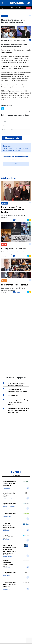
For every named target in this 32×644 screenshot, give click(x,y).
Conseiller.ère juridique (9, 513)
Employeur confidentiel (7, 556)
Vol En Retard (6, 539)
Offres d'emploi (16, 8)
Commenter (17, 219)
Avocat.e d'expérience (9, 572)
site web (5, 85)
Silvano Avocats (6, 488)
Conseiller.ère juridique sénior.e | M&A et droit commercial (9, 584)
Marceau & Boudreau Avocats (9, 506)
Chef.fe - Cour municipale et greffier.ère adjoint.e (9, 525)
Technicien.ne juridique (9, 503)
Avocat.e (5, 535)
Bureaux (4, 244)
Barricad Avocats (6, 575)
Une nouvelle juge (13, 395)
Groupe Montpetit (6, 567)
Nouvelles (4, 16)
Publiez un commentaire (11, 138)
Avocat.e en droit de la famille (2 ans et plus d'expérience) (9, 483)
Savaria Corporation (7, 516)
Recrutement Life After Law (8, 498)
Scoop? (28, 8)
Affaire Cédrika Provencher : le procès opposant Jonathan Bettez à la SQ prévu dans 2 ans (18, 410)
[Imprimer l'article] (30, 220)
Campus (4, 281)
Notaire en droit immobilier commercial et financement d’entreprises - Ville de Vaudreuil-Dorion (9, 549)
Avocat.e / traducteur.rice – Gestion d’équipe (8, 562)
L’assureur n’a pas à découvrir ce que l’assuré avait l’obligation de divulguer (18, 402)
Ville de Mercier (6, 530)
